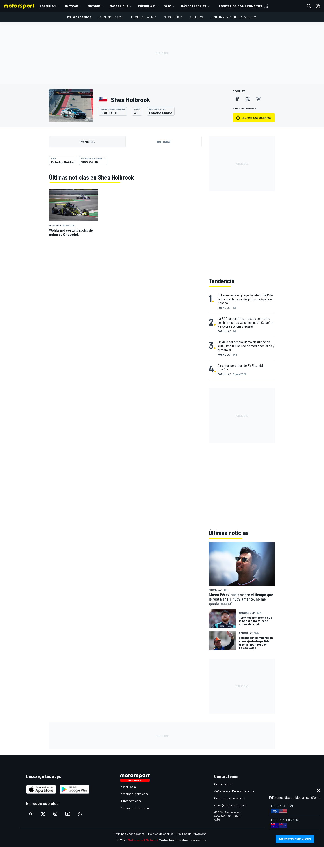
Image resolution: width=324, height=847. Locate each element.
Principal (87, 141)
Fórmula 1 (48, 6)
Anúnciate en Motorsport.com (234, 791)
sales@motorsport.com (230, 805)
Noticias (164, 141)
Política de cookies (160, 834)
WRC (167, 6)
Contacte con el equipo (229, 798)
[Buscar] (309, 6)
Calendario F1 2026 (110, 17)
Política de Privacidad (192, 834)
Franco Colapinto (143, 17)
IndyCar (71, 6)
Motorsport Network (143, 840)
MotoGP (94, 6)
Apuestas (196, 17)
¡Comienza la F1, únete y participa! (234, 17)
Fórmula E (146, 6)
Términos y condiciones (129, 834)
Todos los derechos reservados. (183, 840)
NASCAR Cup (119, 6)
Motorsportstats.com (135, 808)
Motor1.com (128, 787)
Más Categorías (193, 6)
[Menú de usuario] (317, 6)
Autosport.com (130, 801)
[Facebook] (237, 98)
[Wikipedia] (258, 98)
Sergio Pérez (173, 17)
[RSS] (80, 814)
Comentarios (223, 784)
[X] (247, 98)
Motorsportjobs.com (134, 794)
